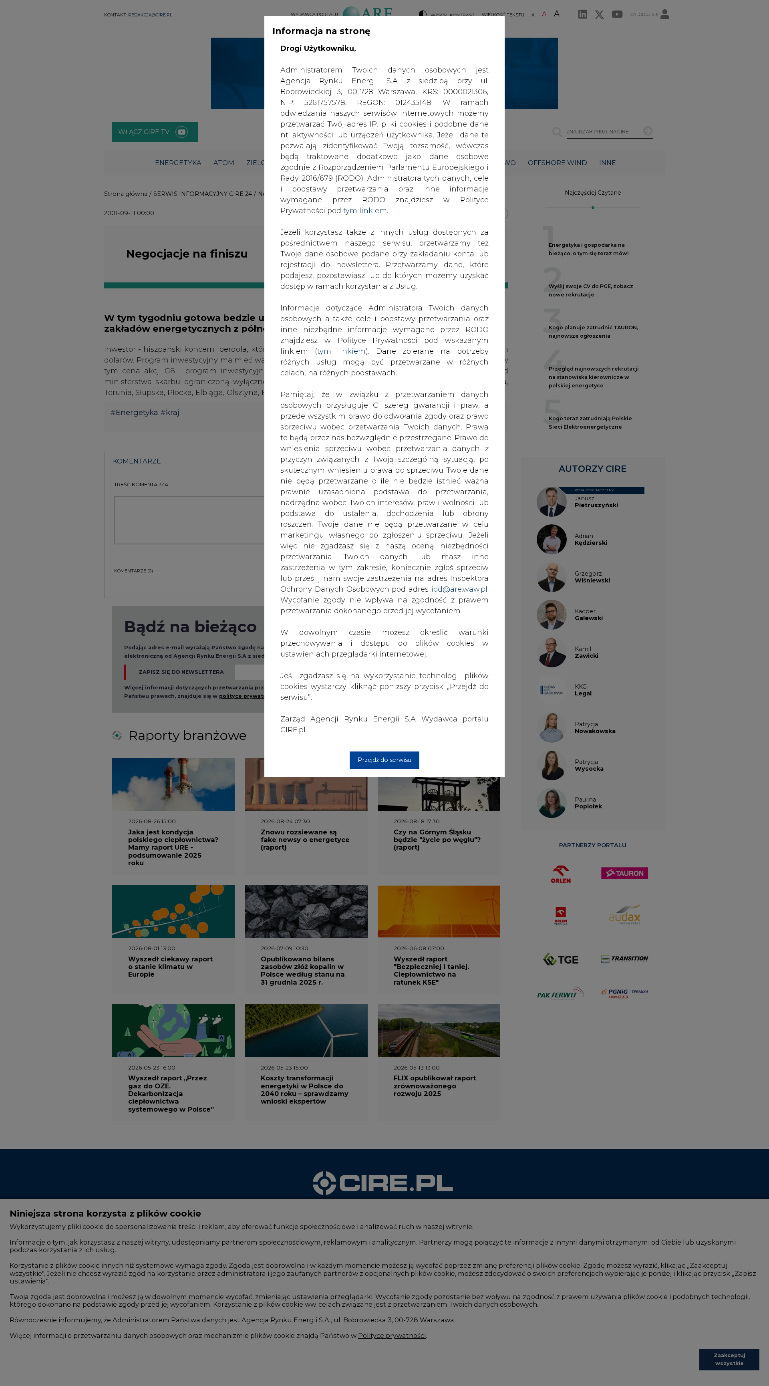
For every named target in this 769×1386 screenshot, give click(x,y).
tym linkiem (341, 351)
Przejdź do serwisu (384, 760)
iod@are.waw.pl (459, 589)
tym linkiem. (365, 210)
